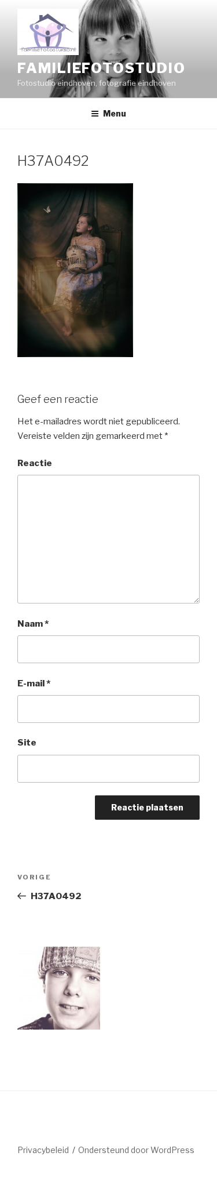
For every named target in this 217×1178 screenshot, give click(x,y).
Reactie (34, 463)
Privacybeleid (43, 1150)
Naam (33, 624)
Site (26, 742)
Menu (114, 113)
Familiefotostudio (101, 68)
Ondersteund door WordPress (136, 1150)
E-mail (33, 683)
